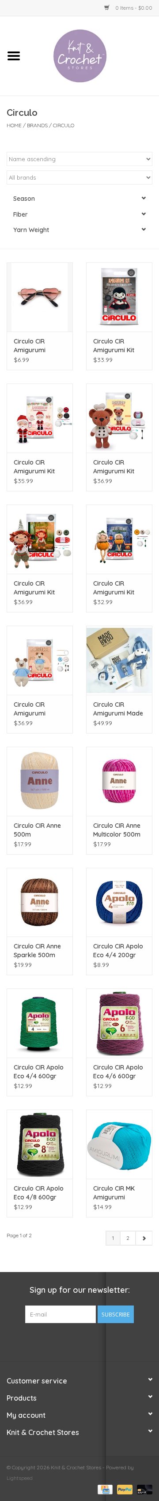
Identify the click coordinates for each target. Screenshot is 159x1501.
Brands (37, 125)
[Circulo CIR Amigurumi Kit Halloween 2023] (119, 539)
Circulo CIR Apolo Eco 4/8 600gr (39, 1192)
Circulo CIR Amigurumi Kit (113, 345)
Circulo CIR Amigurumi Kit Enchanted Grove (39, 588)
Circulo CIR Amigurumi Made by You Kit (118, 709)
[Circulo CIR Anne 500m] (40, 781)
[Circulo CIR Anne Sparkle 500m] (40, 902)
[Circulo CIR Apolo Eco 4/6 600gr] (119, 1023)
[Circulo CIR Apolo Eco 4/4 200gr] (119, 902)
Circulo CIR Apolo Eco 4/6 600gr (118, 1071)
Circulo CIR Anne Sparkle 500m (37, 950)
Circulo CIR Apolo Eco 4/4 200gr (118, 950)
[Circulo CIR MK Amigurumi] (119, 1144)
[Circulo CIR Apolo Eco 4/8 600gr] (40, 1144)
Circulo (63, 125)
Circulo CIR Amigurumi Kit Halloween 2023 (116, 588)
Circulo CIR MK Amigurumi (114, 1192)
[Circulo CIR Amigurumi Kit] (119, 297)
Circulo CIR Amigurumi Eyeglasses (30, 345)
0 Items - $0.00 (133, 7)
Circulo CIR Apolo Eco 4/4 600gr (39, 1071)
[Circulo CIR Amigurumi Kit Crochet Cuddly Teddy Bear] (119, 418)
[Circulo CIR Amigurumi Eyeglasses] (40, 297)
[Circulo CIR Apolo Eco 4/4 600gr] (40, 1023)
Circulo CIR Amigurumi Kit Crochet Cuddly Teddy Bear (115, 467)
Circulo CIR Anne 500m (37, 830)
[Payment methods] (104, 1489)
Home (14, 125)
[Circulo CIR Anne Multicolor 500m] (119, 781)
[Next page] (144, 1238)
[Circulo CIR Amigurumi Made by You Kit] (119, 660)
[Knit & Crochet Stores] (93, 55)
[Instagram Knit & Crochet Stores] (95, 1341)
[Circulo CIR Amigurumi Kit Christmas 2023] (40, 418)
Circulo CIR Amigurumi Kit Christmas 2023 (37, 467)
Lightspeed (20, 1478)
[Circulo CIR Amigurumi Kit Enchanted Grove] (40, 539)
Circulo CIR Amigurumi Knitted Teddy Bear (34, 709)
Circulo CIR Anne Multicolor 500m (116, 830)
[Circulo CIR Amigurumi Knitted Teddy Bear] (40, 660)
